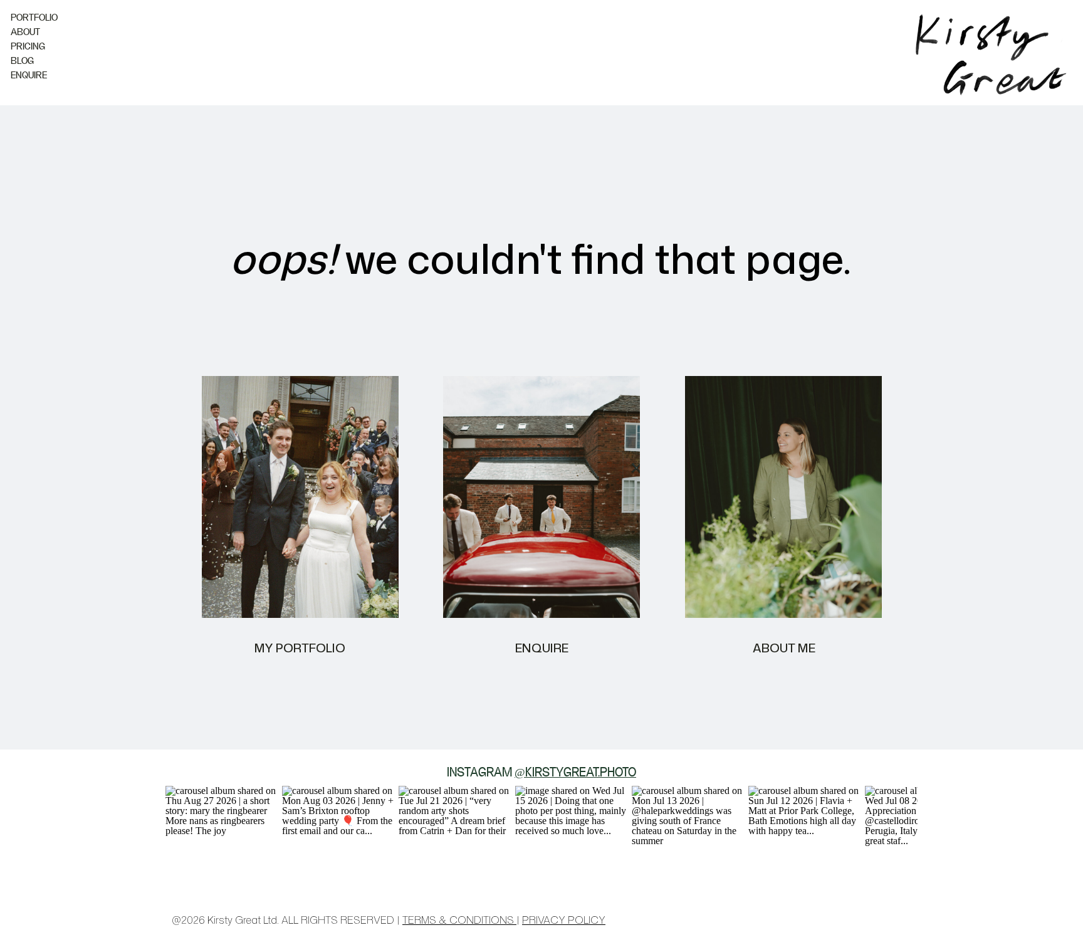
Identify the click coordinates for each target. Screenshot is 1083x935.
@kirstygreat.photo (575, 773)
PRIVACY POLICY (563, 920)
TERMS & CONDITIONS (459, 920)
